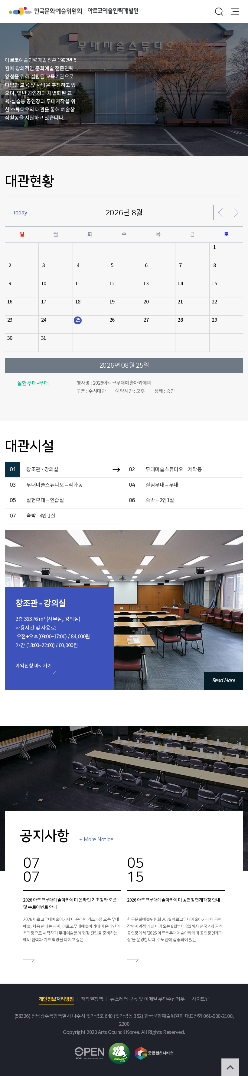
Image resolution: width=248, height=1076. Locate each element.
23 (9, 320)
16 (9, 302)
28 (180, 320)
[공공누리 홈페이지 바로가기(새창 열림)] (89, 1051)
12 (112, 284)
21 (180, 302)
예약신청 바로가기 (33, 666)
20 (145, 302)
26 (112, 320)
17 (43, 302)
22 (214, 302)
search (219, 11)
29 (214, 320)
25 (77, 320)
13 (145, 284)
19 (112, 302)
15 (214, 284)
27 (145, 320)
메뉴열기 (235, 11)
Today (20, 213)
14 (180, 284)
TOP (230, 1067)
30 (9, 338)
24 (43, 320)
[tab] (64, 470)
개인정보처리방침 (56, 999)
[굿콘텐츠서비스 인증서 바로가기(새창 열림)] (154, 1050)
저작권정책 (92, 999)
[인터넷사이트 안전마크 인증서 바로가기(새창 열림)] (119, 1046)
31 (43, 338)
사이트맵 (200, 999)
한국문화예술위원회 (48, 11)
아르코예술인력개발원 (113, 11)
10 (43, 284)
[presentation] (64, 469)
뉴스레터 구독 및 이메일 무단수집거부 (147, 999)
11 (77, 284)
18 (77, 302)
